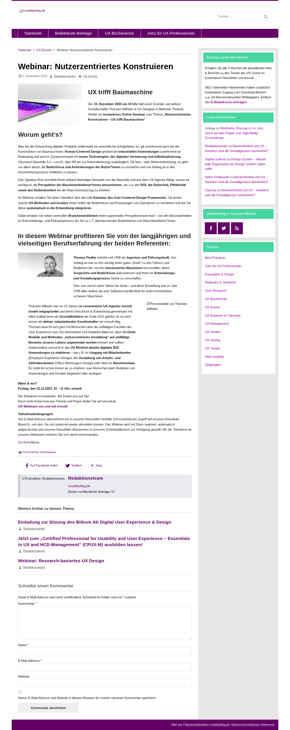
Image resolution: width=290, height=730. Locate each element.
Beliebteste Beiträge (73, 33)
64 (113, 491)
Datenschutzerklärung (245, 724)
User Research (215, 290)
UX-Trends (212, 348)
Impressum (268, 724)
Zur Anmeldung (28, 442)
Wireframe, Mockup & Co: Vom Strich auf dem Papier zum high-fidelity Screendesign (234, 133)
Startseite (33, 33)
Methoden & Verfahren (220, 282)
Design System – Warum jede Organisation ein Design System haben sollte (235, 164)
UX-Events (90, 76)
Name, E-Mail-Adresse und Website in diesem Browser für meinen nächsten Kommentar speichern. (87, 697)
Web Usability (214, 356)
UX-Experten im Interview (223, 315)
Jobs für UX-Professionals (171, 33)
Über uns (176, 724)
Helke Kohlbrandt (217, 177)
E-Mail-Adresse (30, 660)
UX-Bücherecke (119, 33)
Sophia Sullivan (215, 159)
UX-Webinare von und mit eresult (42, 406)
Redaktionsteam (65, 76)
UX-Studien (213, 332)
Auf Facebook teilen (44, 465)
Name (23, 645)
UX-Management (217, 323)
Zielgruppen (213, 364)
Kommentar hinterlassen (39, 452)
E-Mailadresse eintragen (229, 102)
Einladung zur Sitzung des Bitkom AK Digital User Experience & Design (94, 522)
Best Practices (215, 257)
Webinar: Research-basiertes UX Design (61, 560)
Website (23, 676)
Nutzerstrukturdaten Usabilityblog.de (207, 724)
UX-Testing (212, 340)
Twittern (76, 465)
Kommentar (27, 603)
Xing (98, 465)
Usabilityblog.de (79, 486)
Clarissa (210, 190)
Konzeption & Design (219, 274)
